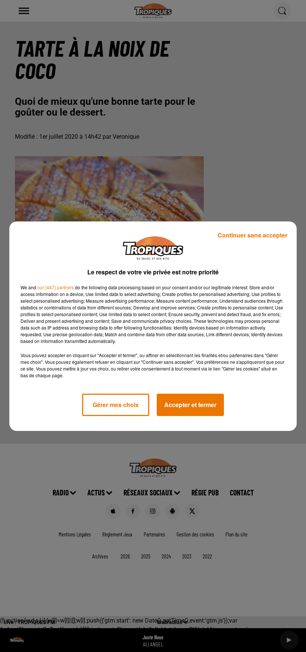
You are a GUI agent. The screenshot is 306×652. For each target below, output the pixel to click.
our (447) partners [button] (55, 287)
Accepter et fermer (190, 404)
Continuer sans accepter (252, 235)
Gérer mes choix (116, 404)
